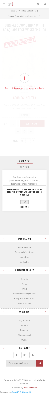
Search (24, 279)
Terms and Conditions (25, 252)
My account (24, 320)
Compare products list (24, 298)
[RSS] (32, 355)
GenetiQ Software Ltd (21, 392)
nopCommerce (30, 387)
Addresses (24, 330)
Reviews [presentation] (24, 167)
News (24, 284)
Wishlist (24, 340)
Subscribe (39, 363)
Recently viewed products (24, 293)
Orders (24, 325)
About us (24, 257)
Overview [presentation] (24, 161)
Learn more (24, 207)
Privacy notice (24, 247)
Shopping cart (39, 3)
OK (25, 202)
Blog (24, 288)
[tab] (24, 161)
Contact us (24, 262)
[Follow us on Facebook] (16, 355)
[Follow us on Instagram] (24, 355)
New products (24, 303)
